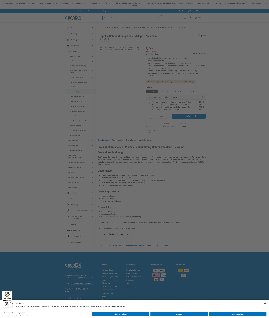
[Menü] (10, 292)
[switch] (7, 304)
